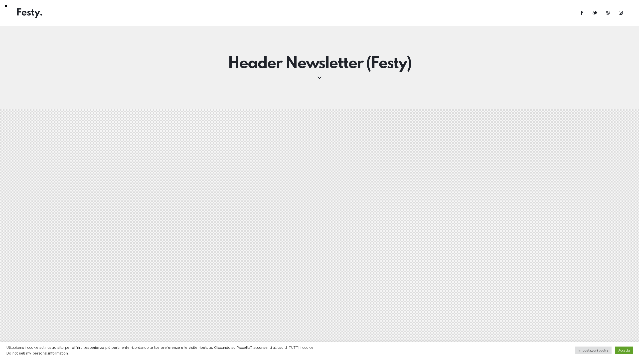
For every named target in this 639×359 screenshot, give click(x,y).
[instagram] (621, 13)
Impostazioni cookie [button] (593, 350)
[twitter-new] (595, 13)
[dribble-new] (608, 13)
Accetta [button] (624, 350)
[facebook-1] (582, 13)
